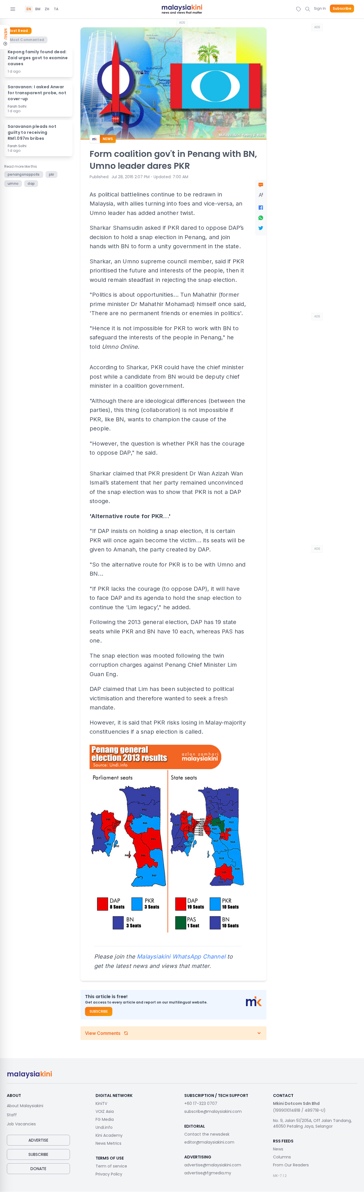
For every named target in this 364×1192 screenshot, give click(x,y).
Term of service (111, 1166)
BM (37, 9)
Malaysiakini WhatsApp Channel (181, 956)
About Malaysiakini (25, 1106)
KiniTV (101, 1103)
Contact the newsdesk (206, 1134)
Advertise (38, 1140)
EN (28, 9)
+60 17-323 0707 (200, 1103)
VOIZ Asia (105, 1111)
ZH (47, 9)
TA (56, 9)
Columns (282, 1157)
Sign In (320, 8)
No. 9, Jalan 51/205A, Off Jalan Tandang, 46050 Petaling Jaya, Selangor (312, 1123)
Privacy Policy (109, 1174)
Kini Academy (109, 1135)
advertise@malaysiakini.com (212, 1165)
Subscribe (342, 8)
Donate (38, 1169)
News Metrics (108, 1143)
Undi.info (104, 1127)
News (278, 1149)
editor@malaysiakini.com (209, 1142)
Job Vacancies (21, 1124)
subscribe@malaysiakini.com (213, 1111)
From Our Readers (291, 1165)
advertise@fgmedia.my (207, 1173)
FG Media (105, 1119)
